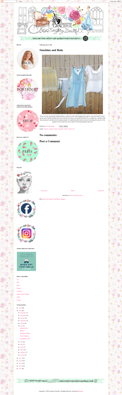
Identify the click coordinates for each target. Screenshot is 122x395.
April (22, 347)
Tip (73, 129)
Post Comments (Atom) (76, 195)
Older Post (101, 191)
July (21, 326)
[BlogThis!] (62, 126)
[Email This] (60, 126)
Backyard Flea (24, 328)
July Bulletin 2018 (25, 338)
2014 (20, 366)
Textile (66, 129)
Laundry (51, 129)
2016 (20, 361)
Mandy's (22, 331)
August (22, 323)
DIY (18, 282)
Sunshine (60, 129)
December (23, 313)
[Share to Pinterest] (67, 126)
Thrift (70, 129)
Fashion (46, 129)
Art (17, 279)
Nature (56, 129)
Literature (19, 291)
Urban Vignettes (24, 336)
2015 (20, 363)
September (23, 321)
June (21, 342)
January (22, 355)
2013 (20, 368)
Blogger (81, 391)
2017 (20, 358)
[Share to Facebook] (65, 126)
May (21, 344)
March (22, 350)
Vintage (19, 300)
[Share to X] (63, 126)
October (22, 318)
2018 (20, 310)
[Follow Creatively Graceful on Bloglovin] (24, 193)
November (23, 315)
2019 (20, 308)
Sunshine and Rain (25, 333)
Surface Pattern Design (23, 294)
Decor (18, 285)
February (23, 352)
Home (72, 191)
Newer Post (44, 191)
